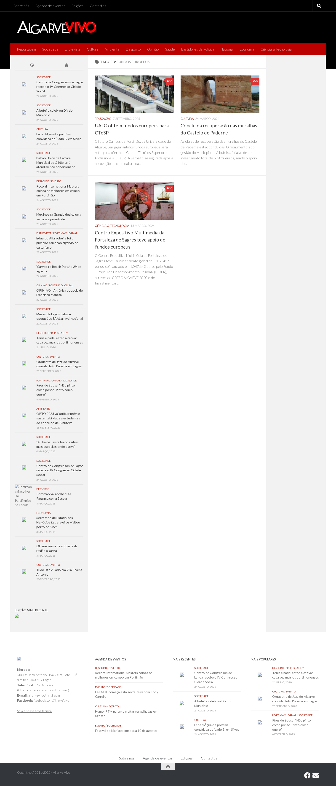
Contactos (98, 6)
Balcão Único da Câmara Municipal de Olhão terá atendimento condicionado (55, 162)
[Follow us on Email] (315, 775)
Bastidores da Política (197, 49)
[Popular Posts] (66, 65)
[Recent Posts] (32, 65)
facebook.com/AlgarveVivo (51, 700)
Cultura (92, 49)
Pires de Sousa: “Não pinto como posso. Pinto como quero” (55, 389)
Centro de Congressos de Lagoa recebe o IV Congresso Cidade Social (59, 86)
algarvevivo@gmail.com (44, 695)
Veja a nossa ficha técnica (34, 711)
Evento (56, 181)
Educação (103, 119)
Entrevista (72, 49)
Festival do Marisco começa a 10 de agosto (126, 730)
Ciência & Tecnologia (276, 49)
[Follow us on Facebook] (307, 775)
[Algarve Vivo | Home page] (56, 27)
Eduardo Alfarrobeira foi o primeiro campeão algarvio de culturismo (57, 242)
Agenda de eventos (50, 6)
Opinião (153, 49)
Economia (247, 49)
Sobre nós (21, 6)
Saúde (170, 49)
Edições (77, 6)
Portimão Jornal (65, 233)
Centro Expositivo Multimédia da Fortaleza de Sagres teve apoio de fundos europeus (130, 239)
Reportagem (26, 49)
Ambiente (112, 49)
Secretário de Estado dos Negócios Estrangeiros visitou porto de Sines (58, 522)
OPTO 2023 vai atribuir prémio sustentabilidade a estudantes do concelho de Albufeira (58, 418)
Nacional (227, 49)
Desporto (133, 49)
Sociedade (50, 49)
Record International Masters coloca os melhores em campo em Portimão (58, 190)
